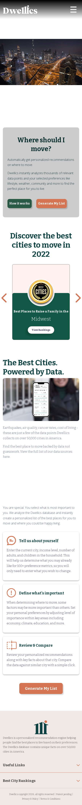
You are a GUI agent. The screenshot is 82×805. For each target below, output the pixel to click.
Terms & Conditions (50, 799)
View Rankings (41, 330)
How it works (19, 203)
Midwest (41, 319)
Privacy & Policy (30, 799)
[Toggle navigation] (73, 10)
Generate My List (51, 203)
